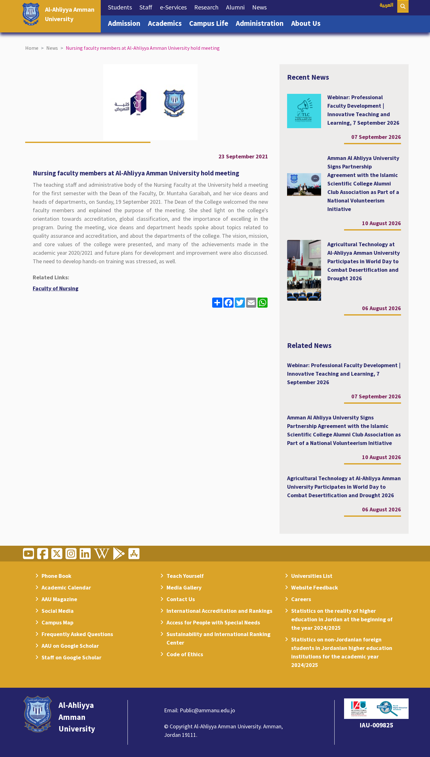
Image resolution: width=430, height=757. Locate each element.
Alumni (237, 7)
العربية (386, 5)
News (261, 7)
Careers (301, 599)
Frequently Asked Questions (77, 634)
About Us (307, 23)
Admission (126, 23)
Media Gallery (184, 587)
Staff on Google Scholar (71, 657)
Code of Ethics (185, 654)
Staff (147, 7)
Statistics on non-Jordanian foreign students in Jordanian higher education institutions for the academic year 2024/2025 (341, 652)
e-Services (175, 7)
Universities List (311, 575)
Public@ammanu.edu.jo (207, 710)
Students (122, 7)
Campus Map (57, 622)
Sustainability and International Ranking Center (218, 638)
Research (208, 7)
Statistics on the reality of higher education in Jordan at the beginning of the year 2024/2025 (342, 619)
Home (31, 48)
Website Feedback (314, 587)
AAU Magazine (59, 599)
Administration (261, 23)
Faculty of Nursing (55, 288)
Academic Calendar (66, 587)
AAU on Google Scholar (70, 645)
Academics (166, 23)
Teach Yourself (185, 575)
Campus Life (210, 23)
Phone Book (56, 575)
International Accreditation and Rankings (219, 610)
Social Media (58, 610)
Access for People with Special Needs (213, 622)
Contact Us (181, 599)
